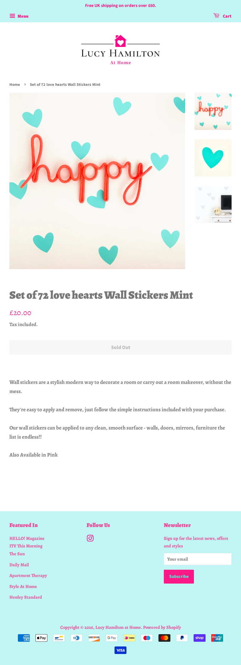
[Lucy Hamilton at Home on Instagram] (90, 539)
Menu (23, 16)
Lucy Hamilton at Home (118, 627)
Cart (227, 16)
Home (14, 84)
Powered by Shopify (162, 627)
